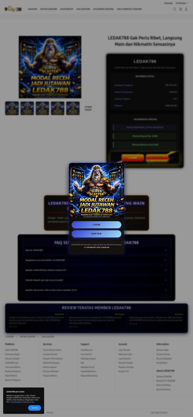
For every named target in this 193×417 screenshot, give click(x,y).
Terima (34, 408)
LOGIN (96, 225)
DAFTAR (96, 234)
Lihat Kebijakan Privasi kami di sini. (22, 402)
